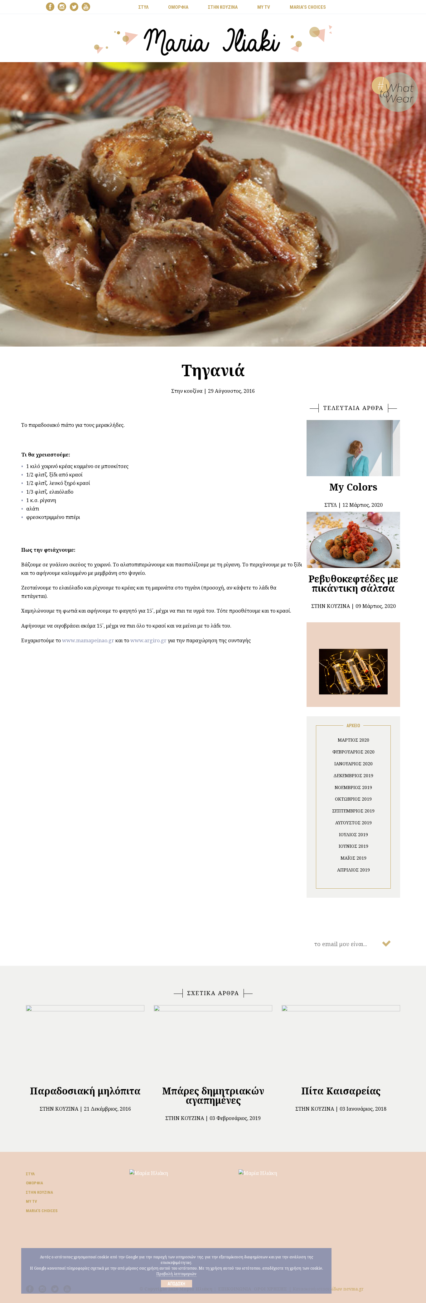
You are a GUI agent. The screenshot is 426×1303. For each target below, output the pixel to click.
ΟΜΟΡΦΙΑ (178, 7)
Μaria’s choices (308, 7)
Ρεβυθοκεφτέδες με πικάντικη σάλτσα (353, 583)
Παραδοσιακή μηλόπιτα (85, 1090)
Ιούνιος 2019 (353, 846)
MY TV (263, 7)
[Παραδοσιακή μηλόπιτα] (85, 1042)
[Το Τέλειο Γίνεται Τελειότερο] (353, 671)
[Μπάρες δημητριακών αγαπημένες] (213, 1042)
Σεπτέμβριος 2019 (353, 811)
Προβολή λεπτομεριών (176, 1273)
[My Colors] (353, 448)
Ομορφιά (34, 1183)
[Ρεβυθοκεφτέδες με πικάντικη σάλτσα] (353, 540)
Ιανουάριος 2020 (353, 764)
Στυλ (30, 1174)
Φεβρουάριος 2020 (353, 752)
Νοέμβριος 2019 (353, 787)
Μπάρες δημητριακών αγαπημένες (213, 1095)
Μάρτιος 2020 (353, 740)
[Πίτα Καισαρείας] (341, 1042)
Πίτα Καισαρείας (340, 1090)
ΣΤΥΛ (143, 7)
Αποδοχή (176, 1283)
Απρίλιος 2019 (353, 870)
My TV (31, 1201)
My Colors (353, 487)
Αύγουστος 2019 (353, 823)
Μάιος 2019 (353, 858)
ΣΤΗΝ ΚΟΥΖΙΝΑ (223, 7)
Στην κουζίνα (186, 390)
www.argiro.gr (148, 640)
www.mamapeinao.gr (88, 640)
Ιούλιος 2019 (353, 834)
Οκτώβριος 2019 (353, 799)
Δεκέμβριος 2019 (353, 775)
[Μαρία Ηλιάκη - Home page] (213, 39)
